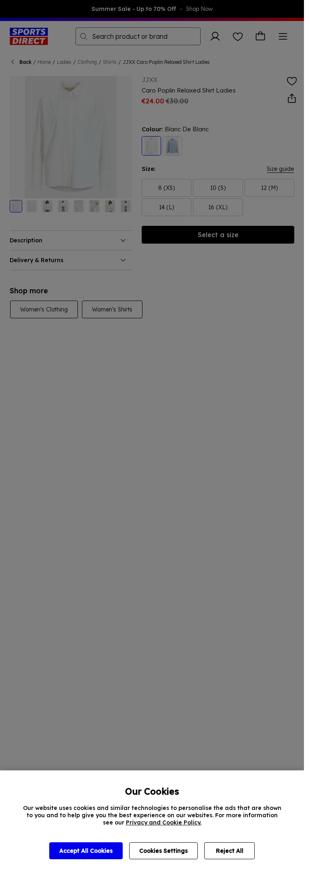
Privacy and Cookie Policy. (163, 822)
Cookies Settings (163, 850)
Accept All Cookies (86, 850)
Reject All (229, 850)
